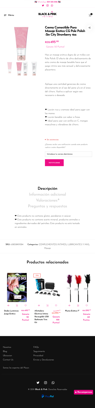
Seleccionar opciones (78, 305)
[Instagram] (47, 6)
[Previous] (9, 43)
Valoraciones (47, 201)
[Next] (34, 43)
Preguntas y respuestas (47, 206)
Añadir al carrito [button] (17, 305)
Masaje (47, 248)
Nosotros (7, 347)
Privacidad (38, 356)
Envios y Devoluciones (43, 360)
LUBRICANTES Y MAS (78, 245)
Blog (5, 351)
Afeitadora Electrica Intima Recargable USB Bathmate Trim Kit (42, 317)
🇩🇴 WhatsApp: (47, 2)
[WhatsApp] (52, 6)
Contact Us (8, 360)
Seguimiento (39, 351)
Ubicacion (7, 356)
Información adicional (47, 195)
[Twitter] (43, 6)
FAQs (36, 347)
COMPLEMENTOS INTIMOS (52, 245)
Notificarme (54, 163)
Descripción (47, 189)
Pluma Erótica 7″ (72, 311)
